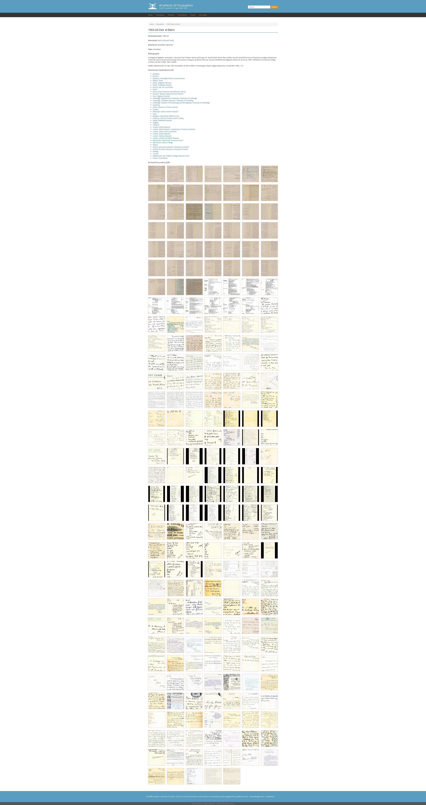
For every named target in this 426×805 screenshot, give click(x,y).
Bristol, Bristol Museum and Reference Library (169, 92)
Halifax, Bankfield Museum (162, 120)
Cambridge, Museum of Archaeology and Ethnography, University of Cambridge (181, 103)
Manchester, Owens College (163, 142)
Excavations (160, 15)
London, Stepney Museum (162, 136)
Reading (155, 151)
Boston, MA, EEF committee (163, 87)
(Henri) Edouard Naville (166, 40)
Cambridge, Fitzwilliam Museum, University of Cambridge (173, 100)
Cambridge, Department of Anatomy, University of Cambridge (175, 98)
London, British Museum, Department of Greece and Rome (174, 129)
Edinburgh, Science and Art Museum (165, 111)
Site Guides (203, 15)
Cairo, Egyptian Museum (161, 96)
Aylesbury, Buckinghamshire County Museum (169, 78)
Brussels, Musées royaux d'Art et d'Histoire (168, 94)
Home (150, 15)
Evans (155, 114)
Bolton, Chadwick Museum (162, 85)
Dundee (155, 109)
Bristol (155, 89)
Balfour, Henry (158, 80)
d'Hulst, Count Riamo (160, 158)
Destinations (182, 15)
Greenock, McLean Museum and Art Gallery (168, 118)
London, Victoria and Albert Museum (166, 138)
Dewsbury (156, 105)
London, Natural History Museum (165, 131)
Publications (270, 796)
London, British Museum (161, 127)
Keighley (156, 123)
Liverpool (156, 125)
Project (193, 15)
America (155, 76)
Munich (155, 145)
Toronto (156, 154)
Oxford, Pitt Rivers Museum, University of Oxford (170, 149)
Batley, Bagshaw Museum (162, 83)
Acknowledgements (257, 796)
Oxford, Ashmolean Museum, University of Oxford (171, 147)
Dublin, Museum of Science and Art (165, 107)
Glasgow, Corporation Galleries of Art (166, 116)
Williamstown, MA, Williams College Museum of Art (171, 156)
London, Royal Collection (162, 134)
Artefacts (171, 15)
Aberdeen (156, 74)
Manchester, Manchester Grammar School (168, 140)
